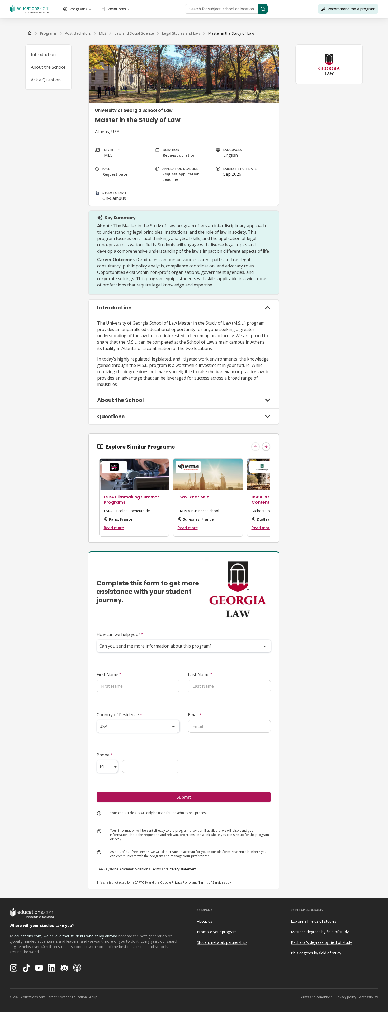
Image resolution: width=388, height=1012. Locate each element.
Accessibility (368, 997)
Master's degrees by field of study (320, 931)
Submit (184, 797)
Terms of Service (210, 882)
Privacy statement (182, 869)
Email (195, 715)
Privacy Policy (182, 882)
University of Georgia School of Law (134, 110)
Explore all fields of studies (313, 921)
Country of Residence (119, 715)
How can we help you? (120, 634)
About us (204, 921)
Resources (116, 8)
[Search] (263, 9)
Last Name (200, 674)
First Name (109, 674)
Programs (78, 8)
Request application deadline (181, 177)
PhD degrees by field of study (316, 952)
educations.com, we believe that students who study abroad (65, 936)
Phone (105, 755)
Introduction (43, 54)
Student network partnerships (222, 942)
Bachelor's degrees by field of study (321, 942)
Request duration (179, 155)
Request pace (114, 174)
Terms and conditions (316, 997)
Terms (156, 869)
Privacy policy (346, 997)
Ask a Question (46, 80)
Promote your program (217, 931)
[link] (231, 33)
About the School (48, 67)
